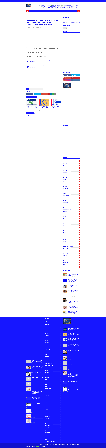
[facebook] (75, 1)
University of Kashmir (71, 234)
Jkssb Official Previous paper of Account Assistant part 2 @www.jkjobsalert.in (73, 280)
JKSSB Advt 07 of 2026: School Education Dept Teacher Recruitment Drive (55, 107)
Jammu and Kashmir (71, 202)
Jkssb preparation (53, 388)
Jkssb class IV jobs (71, 195)
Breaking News (71, 197)
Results (71, 232)
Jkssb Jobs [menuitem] (74, 11)
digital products (71, 248)
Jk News (71, 181)
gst (71, 251)
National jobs (71, 165)
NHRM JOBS (71, 218)
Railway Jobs (71, 186)
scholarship (71, 267)
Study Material (53, 432)
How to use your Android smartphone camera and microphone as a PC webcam (73, 312)
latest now (53, 397)
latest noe (53, 395)
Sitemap (78, 444)
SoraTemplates (38, 446)
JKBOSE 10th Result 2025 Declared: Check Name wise (36, 415)
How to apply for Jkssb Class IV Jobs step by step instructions (68, 6)
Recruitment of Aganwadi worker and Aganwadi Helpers (37, 420)
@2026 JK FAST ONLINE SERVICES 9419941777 (47, 444)
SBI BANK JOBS (52, 6)
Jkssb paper (71, 216)
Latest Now (71, 168)
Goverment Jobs (71, 161)
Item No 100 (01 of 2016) (30, 67)
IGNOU (71, 223)
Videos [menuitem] (28, 13)
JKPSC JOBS (53, 377)
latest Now (71, 211)
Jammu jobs (71, 172)
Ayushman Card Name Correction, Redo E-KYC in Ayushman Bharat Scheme (74, 274)
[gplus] (67, 78)
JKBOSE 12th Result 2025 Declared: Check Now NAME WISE (37, 410)
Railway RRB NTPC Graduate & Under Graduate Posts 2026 (31, 107)
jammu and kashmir (71, 253)
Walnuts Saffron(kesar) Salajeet (71, 246)
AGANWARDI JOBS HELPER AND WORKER (70, 5)
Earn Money (71, 200)
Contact (33, 0)
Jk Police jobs (71, 188)
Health (71, 204)
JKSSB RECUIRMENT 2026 (45, 5)
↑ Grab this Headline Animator (53, 322)
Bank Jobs (71, 167)
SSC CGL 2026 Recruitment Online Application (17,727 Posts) (43, 107)
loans (71, 260)
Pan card (53, 411)
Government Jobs (71, 191)
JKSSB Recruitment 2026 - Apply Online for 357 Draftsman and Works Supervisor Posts (37, 367)
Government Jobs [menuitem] (33, 11)
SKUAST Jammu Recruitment (58, 7)
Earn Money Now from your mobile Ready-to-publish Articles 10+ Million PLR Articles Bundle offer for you (73, 301)
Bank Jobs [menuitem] (40, 11)
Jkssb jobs (71, 163)
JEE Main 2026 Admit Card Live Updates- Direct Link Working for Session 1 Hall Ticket (37, 404)
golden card (71, 250)
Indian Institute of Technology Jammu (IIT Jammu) (73, 286)
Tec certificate (71, 244)
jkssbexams (71, 255)
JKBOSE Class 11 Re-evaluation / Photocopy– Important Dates (37, 378)
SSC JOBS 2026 (44, 6)
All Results (71, 174)
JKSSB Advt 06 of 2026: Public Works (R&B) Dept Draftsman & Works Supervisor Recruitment (36, 361)
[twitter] (77, 1)
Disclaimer (62, 444)
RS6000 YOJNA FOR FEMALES (70, 7)
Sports (71, 241)
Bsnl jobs (71, 214)
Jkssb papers (71, 193)
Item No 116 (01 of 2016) (30, 61)
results (53, 421)
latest (71, 257)
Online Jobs (71, 227)
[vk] (75, 80)
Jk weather (71, 225)
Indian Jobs (71, 170)
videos (53, 439)
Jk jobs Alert (29, 27)
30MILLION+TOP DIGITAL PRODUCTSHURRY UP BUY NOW (72, 22)
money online (71, 262)
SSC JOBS (71, 239)
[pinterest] (79, 1)
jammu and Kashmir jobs (71, 209)
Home (27, 0)
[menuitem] (27, 11)
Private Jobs (71, 177)
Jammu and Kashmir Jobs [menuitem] (54, 11)
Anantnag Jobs (71, 184)
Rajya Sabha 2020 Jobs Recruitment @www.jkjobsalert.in (73, 307)
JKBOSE (71, 179)
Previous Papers (71, 237)
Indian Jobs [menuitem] (45, 11)
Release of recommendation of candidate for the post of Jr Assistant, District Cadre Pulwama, (42, 60)
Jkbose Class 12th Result (56, 5)
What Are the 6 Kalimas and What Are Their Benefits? (37, 383)
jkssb (71, 198)
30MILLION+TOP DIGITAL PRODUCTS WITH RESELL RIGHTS (36, 398)
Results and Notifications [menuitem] (65, 11)
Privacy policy (66, 444)
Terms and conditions (73, 444)
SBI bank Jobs (53, 425)
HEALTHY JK (71, 221)
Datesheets (71, 220)
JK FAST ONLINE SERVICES (45, 7)
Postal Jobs (71, 230)
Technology (71, 207)
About (30, 0)
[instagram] (67, 80)
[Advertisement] (43, 37)
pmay (71, 264)
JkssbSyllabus (53, 391)
